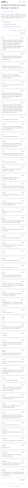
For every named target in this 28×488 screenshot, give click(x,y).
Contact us (14, 484)
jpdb (4, 1)
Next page (22, 33)
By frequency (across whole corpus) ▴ (12, 26)
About (5, 484)
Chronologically (7, 22)
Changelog (17, 486)
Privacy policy (21, 484)
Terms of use (11, 486)
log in (5, 14)
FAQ (9, 484)
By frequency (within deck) (9, 24)
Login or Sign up (22, 1)
